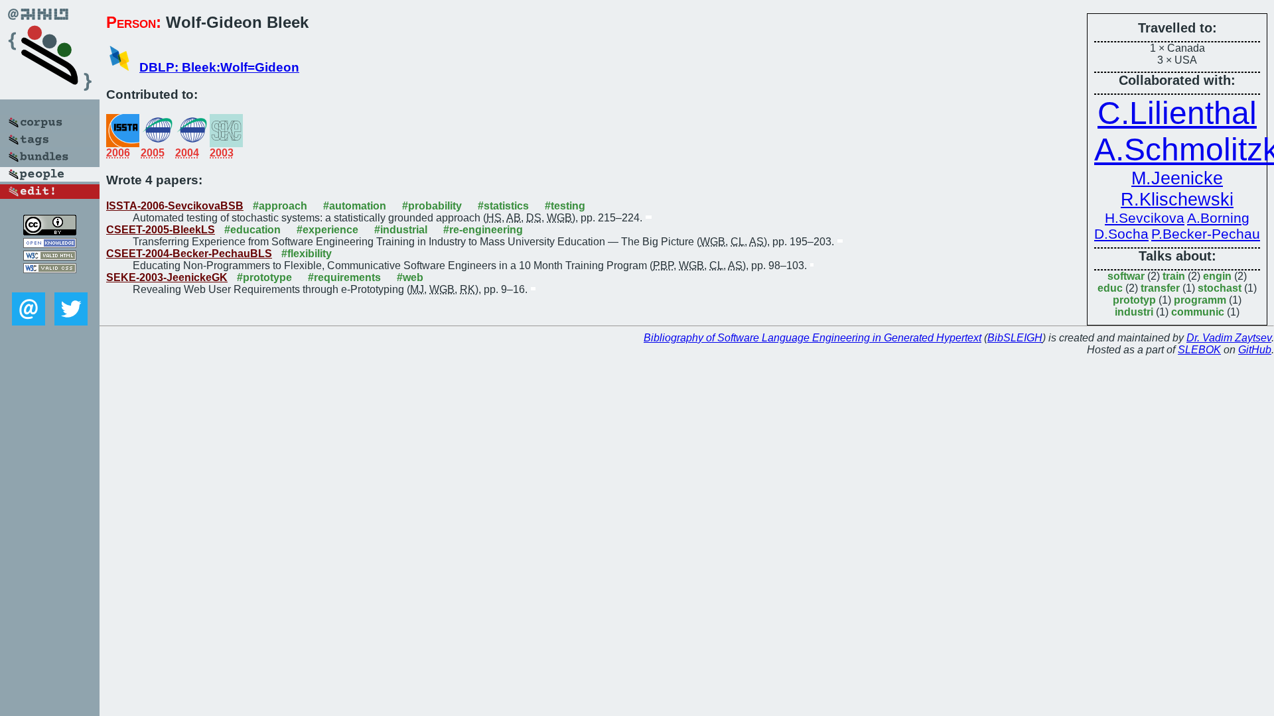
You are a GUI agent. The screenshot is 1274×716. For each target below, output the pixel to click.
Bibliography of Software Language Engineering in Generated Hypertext (812, 337)
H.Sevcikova (1144, 217)
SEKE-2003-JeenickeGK (167, 277)
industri (1134, 312)
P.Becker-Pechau (1205, 233)
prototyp (1134, 300)
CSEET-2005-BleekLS (160, 229)
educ (1110, 288)
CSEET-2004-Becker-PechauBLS (189, 253)
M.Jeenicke (1177, 178)
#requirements (344, 277)
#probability (432, 205)
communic (1197, 312)
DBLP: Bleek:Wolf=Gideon (219, 67)
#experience (327, 229)
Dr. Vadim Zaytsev (1228, 337)
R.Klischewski (1177, 199)
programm (1200, 300)
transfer (1160, 288)
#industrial (400, 229)
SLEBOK (1199, 349)
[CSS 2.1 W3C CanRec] (49, 282)
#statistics (503, 205)
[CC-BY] (49, 231)
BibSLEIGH (1014, 337)
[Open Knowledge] (49, 244)
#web (410, 277)
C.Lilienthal (1177, 113)
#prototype (264, 277)
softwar (1126, 276)
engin (1217, 276)
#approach (280, 205)
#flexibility (306, 253)
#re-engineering (483, 229)
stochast (1219, 288)
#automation (354, 205)
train (1174, 276)
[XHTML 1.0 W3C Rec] (49, 257)
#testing (565, 205)
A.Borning (1218, 217)
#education (252, 229)
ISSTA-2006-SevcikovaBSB (175, 205)
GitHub (1254, 349)
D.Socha (1121, 233)
